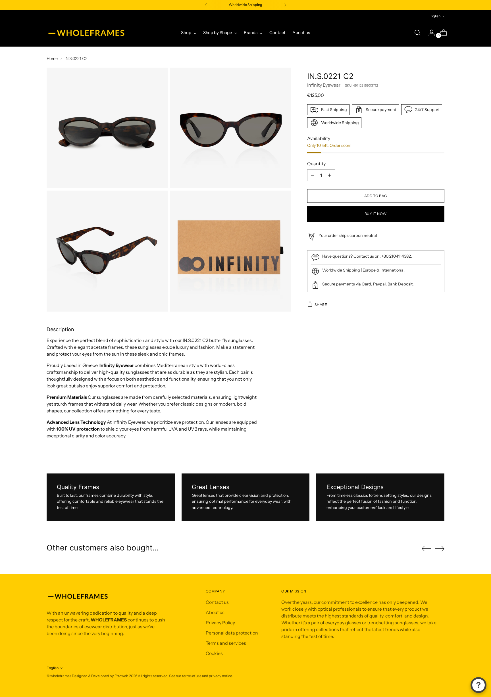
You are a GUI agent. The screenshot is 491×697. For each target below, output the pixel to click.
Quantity (316, 163)
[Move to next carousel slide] (439, 548)
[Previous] (206, 5)
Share (321, 304)
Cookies (214, 653)
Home (52, 58)
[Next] (285, 5)
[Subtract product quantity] (312, 175)
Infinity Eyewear (323, 85)
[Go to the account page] (429, 32)
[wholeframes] (86, 32)
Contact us (217, 602)
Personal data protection (232, 633)
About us (215, 612)
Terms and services (226, 643)
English (434, 16)
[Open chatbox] (478, 685)
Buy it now (376, 214)
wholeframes (60, 676)
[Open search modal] (417, 32)
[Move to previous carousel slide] (426, 549)
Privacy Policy (220, 622)
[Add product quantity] (329, 175)
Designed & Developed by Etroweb (100, 676)
